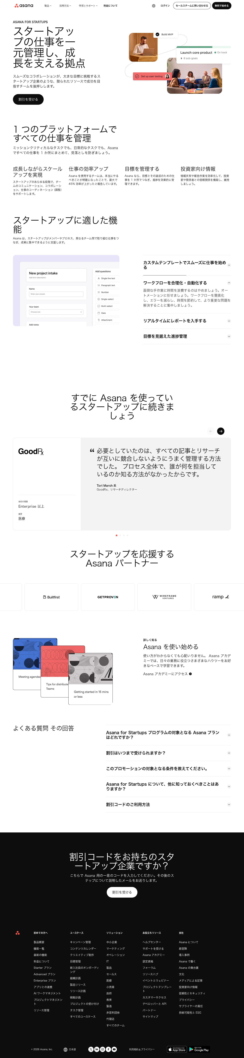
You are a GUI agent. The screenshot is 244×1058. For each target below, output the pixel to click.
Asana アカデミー (154, 955)
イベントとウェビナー (156, 980)
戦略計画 (75, 997)
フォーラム (149, 967)
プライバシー (187, 999)
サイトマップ (150, 1016)
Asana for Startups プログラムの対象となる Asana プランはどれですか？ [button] (162, 735)
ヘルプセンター (152, 942)
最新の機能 (40, 955)
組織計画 (75, 978)
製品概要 (39, 942)
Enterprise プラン (45, 980)
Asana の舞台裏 (189, 967)
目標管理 (75, 961)
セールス (111, 974)
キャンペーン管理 (80, 942)
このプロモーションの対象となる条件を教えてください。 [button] (157, 769)
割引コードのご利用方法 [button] (128, 805)
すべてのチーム (115, 1025)
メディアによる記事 (191, 980)
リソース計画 (78, 991)
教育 (109, 999)
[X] (91, 1049)
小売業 (110, 987)
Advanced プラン (44, 974)
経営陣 (183, 948)
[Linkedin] (96, 1049)
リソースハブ (150, 974)
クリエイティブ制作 (82, 955)
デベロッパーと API (154, 1003)
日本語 (72, 1049)
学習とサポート (87, 5)
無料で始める (222, 5)
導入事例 (184, 955)
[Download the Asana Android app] (199, 1049)
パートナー (149, 1010)
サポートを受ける (153, 948)
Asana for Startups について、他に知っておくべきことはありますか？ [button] (162, 786)
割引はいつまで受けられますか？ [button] (136, 753)
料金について (111, 5)
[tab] (187, 265)
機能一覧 (39, 948)
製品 (46, 5)
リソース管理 (41, 1010)
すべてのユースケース (83, 1016)
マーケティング (115, 948)
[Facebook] (108, 1049)
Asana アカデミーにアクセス (165, 674)
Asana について (188, 942)
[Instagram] (102, 1049)
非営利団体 (113, 1012)
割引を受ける (28, 99)
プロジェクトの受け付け (84, 1003)
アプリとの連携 (43, 987)
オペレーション (115, 955)
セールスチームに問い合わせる (192, 5)
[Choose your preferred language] (153, 5)
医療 (109, 980)
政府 (109, 993)
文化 (181, 974)
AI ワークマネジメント (47, 993)
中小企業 (111, 942)
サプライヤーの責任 (191, 1006)
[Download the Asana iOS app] (177, 1049)
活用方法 (64, 5)
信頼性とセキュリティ (192, 993)
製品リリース (78, 984)
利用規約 (133, 1049)
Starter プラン (43, 967)
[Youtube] (114, 1049)
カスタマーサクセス (154, 997)
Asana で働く (187, 961)
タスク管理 (76, 1010)
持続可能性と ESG (190, 1012)
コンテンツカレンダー (83, 948)
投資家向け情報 (188, 987)
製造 (109, 1006)
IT (107, 961)
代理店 (110, 1019)
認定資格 (148, 961)
